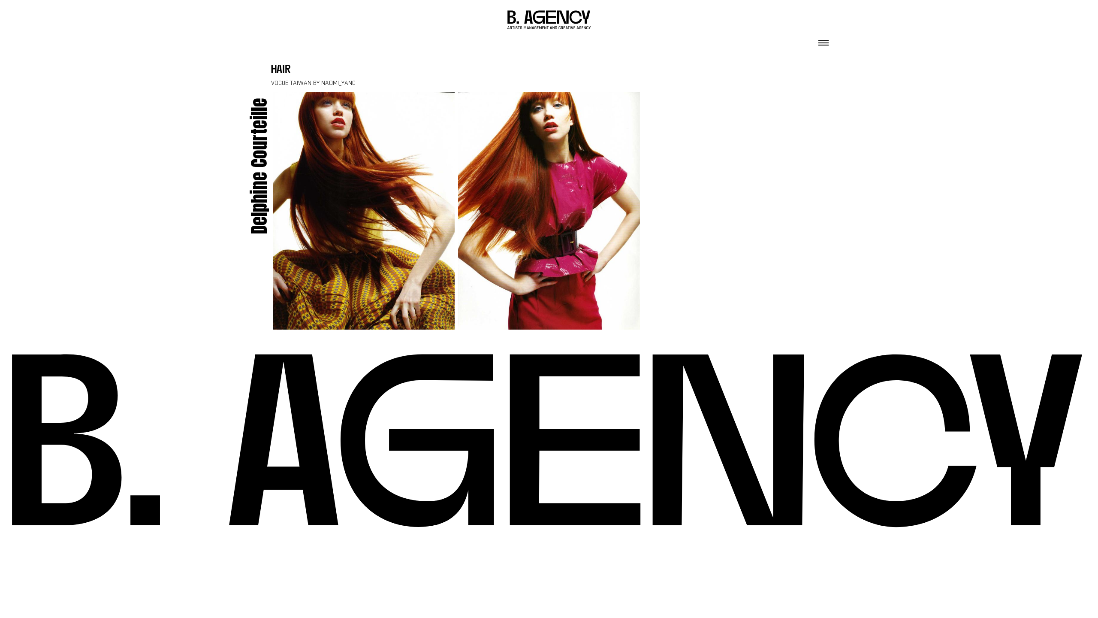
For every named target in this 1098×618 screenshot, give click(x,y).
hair (281, 70)
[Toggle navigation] (823, 40)
